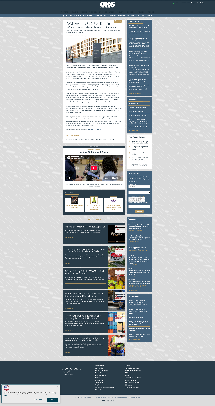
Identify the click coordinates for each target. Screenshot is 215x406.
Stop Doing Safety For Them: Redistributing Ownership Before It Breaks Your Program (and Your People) (139, 260)
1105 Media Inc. (84, 397)
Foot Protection (119, 293)
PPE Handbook (133, 104)
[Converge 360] (71, 369)
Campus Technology (101, 370)
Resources (129, 12)
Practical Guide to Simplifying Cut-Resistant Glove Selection (139, 335)
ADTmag (127, 366)
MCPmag (127, 373)
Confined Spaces (100, 15)
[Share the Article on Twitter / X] (120, 21)
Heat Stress (135, 15)
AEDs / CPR (77, 15)
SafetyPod (68, 15)
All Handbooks (133, 130)
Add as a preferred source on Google (185, 3)
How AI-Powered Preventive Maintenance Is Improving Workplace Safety (137, 81)
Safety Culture (119, 232)
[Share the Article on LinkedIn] (117, 21)
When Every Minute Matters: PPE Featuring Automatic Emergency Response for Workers (138, 226)
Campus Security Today (132, 368)
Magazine (75, 12)
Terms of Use (116, 397)
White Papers (93, 12)
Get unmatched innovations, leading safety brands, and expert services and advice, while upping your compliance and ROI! (94, 185)
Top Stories (65, 12)
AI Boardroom (99, 366)
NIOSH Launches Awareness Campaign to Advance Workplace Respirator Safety (140, 159)
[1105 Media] (69, 375)
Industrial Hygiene (118, 229)
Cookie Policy (106, 397)
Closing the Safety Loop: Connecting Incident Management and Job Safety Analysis (139, 237)
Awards (111, 12)
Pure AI (127, 375)
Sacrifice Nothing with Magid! (94, 151)
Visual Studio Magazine (132, 387)
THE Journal (128, 385)
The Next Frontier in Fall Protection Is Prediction (139, 66)
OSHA (116, 321)
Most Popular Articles (137, 137)
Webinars (84, 12)
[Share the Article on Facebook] (115, 21)
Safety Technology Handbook (137, 115)
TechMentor (99, 383)
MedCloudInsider (100, 375)
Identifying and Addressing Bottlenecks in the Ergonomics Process (138, 311)
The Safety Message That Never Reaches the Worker (140, 142)
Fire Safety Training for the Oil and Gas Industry (139, 329)
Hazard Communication (119, 249)
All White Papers (134, 340)
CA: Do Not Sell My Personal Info (130, 397)
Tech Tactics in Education (132, 383)
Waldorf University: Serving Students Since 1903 (113, 207)
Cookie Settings (38, 399)
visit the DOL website (94, 130)
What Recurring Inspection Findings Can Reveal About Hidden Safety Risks (84, 339)
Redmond (98, 378)
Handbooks (103, 12)
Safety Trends (118, 254)
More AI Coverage (134, 93)
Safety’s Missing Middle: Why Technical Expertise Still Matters (84, 272)
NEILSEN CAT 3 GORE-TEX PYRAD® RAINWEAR (94, 207)
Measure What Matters (135, 317)
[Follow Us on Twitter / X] (203, 2)
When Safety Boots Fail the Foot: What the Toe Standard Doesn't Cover (84, 294)
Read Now (68, 237)
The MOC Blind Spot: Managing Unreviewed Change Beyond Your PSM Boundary (139, 323)
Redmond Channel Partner (133, 378)
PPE (143, 15)
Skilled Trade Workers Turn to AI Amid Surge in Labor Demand (138, 27)
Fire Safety (112, 15)
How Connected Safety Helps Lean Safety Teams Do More (137, 39)
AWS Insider (99, 368)
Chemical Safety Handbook (137, 108)
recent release (80, 72)
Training (149, 15)
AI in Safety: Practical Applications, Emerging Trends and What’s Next (139, 282)
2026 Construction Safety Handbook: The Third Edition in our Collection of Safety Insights (138, 121)
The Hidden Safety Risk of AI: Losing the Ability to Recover (137, 52)
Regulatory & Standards (118, 298)
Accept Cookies (52, 399)
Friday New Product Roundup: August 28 (85, 226)
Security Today (100, 380)
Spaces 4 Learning (130, 380)
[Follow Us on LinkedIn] (200, 2)
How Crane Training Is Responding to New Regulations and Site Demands (83, 317)
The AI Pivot (99, 385)
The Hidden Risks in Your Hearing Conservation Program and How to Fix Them (139, 272)
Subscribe (151, 12)
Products (120, 12)
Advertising (140, 12)
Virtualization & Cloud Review (104, 387)
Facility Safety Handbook (136, 111)
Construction (87, 15)
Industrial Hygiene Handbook (137, 127)
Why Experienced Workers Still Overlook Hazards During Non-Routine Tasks (85, 250)
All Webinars (132, 290)
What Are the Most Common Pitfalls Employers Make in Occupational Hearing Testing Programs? (137, 303)
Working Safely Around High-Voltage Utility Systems (137, 248)
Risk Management (120, 275)
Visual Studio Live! (101, 390)
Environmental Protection (133, 370)
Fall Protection (123, 15)
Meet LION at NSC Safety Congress (74, 206)
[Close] (57, 386)
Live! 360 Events (100, 373)
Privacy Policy (141, 196)
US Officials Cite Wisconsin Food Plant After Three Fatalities (140, 148)
